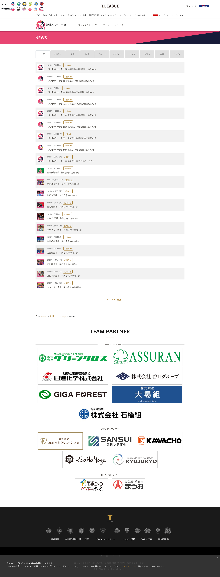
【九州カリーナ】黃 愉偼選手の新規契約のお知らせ (70, 80)
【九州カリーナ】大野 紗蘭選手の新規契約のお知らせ (71, 69)
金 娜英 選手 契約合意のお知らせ (62, 218)
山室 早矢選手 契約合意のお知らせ (63, 275)
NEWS (44, 15)
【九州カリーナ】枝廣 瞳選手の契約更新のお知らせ (70, 149)
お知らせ (58, 54)
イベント (117, 54)
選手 (84, 15)
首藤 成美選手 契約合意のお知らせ (63, 184)
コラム (147, 54)
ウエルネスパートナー (143, 15)
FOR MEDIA (146, 539)
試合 (87, 54)
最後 (119, 299)
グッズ (132, 54)
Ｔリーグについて (176, 15)
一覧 (43, 54)
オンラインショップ (108, 15)
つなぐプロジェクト (125, 15)
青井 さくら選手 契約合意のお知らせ (64, 230)
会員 (162, 54)
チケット (62, 15)
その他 (177, 54)
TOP (38, 15)
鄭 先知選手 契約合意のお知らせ (62, 207)
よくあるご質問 (128, 539)
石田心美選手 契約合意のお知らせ (63, 172)
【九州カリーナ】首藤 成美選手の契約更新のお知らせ (71, 126)
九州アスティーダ (58, 316)
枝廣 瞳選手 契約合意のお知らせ (62, 252)
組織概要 (55, 539)
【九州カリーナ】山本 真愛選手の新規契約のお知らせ (71, 115)
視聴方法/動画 (93, 15)
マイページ (191, 6)
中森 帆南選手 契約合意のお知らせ (63, 241)
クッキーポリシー (127, 566)
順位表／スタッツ (74, 15)
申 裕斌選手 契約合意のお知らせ (62, 195)
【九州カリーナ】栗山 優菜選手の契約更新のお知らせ (71, 138)
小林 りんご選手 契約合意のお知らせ (64, 287)
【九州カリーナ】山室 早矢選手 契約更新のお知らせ (71, 161)
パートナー (120, 25)
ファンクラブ (84, 25)
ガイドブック (161, 15)
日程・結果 (53, 15)
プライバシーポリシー (105, 539)
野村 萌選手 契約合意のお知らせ (62, 264)
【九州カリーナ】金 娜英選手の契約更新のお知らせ (70, 92)
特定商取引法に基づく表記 (77, 539)
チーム (44, 316)
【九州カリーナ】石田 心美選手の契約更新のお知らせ (71, 103)
